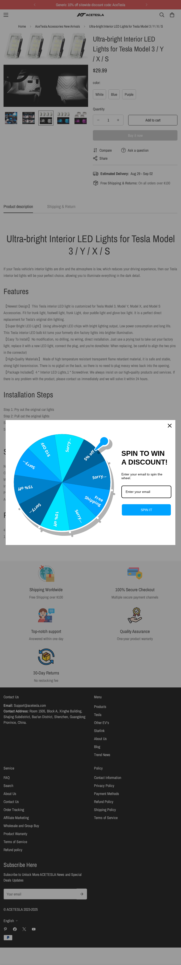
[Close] (169, 425)
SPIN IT (146, 510)
